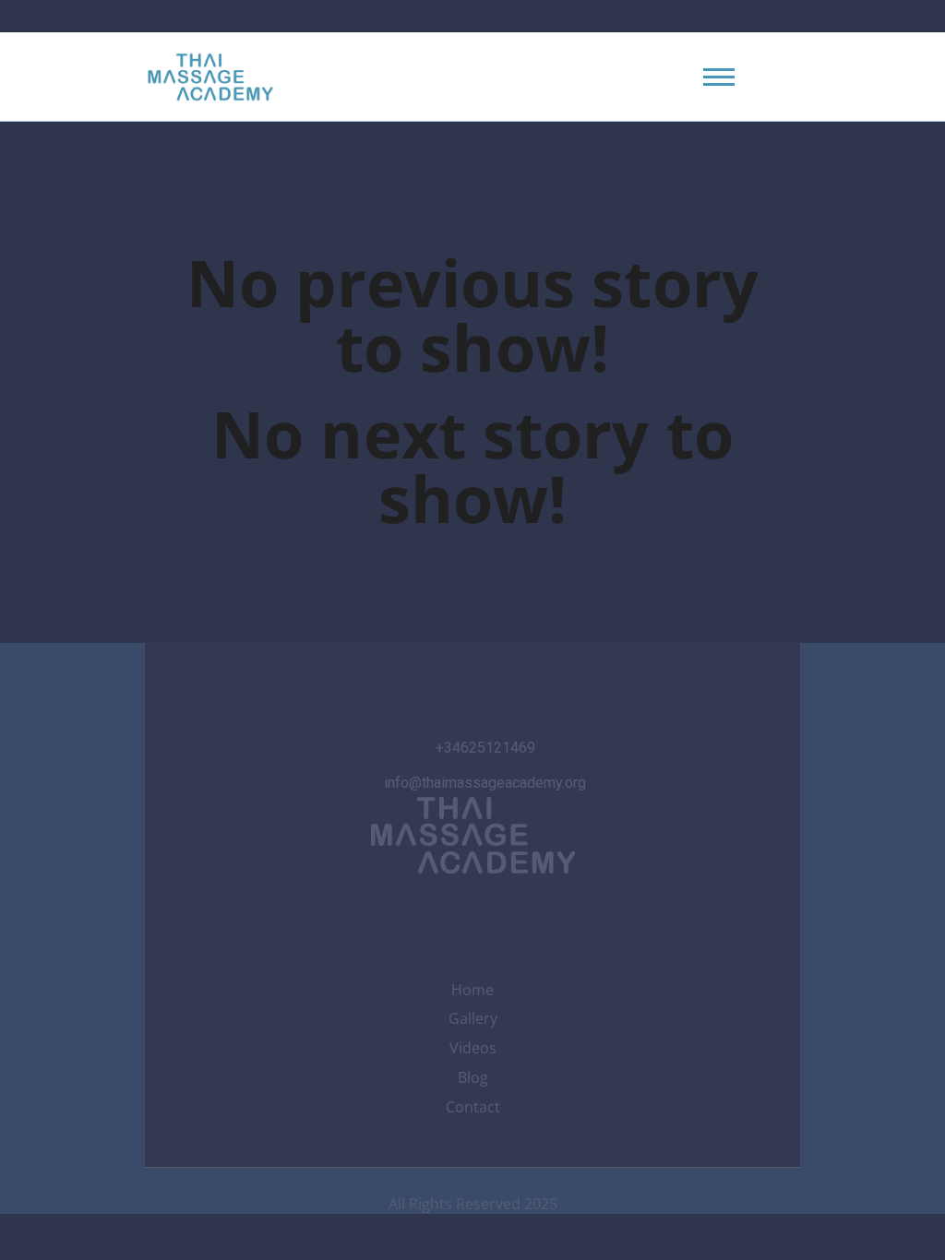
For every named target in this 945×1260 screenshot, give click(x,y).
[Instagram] (373, 911)
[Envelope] (571, 911)
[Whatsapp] (522, 911)
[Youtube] (472, 911)
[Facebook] (423, 911)
